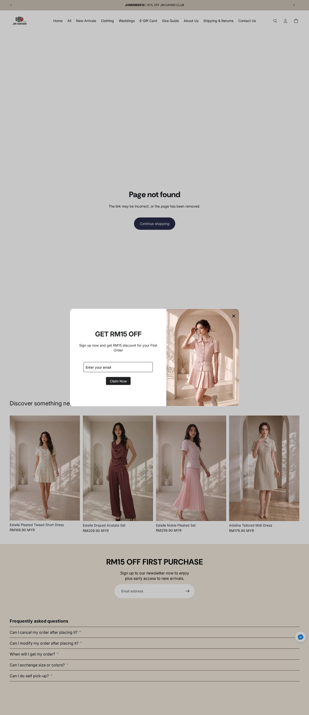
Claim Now (118, 381)
